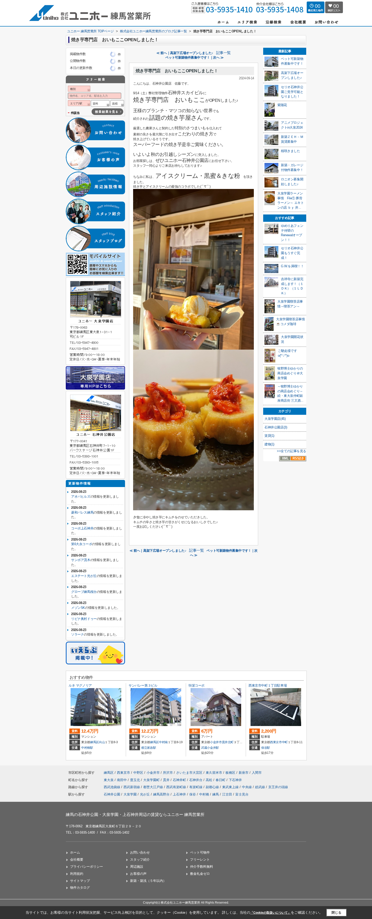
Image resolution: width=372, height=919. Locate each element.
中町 (285, 742)
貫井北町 (228, 742)
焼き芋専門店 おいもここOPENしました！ (177, 70)
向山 (102, 742)
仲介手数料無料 (201, 866)
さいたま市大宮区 (189, 773)
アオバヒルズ (80, 496)
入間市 (257, 773)
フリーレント (200, 859)
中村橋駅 (87, 747)
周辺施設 (136, 866)
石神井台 (196, 780)
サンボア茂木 (80, 560)
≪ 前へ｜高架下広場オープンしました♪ (184, 53)
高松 (209, 780)
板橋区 (230, 773)
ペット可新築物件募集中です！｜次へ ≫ (194, 57)
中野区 (138, 773)
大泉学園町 (152, 780)
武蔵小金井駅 (210, 747)
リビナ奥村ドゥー (84, 619)
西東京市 (276, 742)
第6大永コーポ (81, 544)
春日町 (221, 780)
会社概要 (76, 859)
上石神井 (179, 794)
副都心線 (213, 787)
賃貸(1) (269, 436)
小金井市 (216, 742)
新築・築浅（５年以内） (148, 881)
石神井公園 (112, 794)
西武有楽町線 (176, 787)
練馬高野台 (161, 794)
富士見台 (242, 794)
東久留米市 (214, 773)
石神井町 (180, 780)
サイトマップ (80, 881)
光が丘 (145, 794)
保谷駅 (265, 747)
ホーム (75, 852)
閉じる (336, 912)
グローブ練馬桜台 (84, 592)
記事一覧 (223, 53)
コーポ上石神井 (82, 528)
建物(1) (269, 444)
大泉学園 (130, 794)
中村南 (163, 742)
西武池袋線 (112, 787)
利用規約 (76, 874)
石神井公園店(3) (275, 427)
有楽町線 (196, 787)
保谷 (192, 794)
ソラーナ (77, 634)
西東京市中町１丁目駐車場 (268, 685)
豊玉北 (135, 780)
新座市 (244, 773)
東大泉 (109, 780)
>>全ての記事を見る (291, 451)
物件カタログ (80, 887)
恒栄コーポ (196, 685)
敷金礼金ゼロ (200, 874)
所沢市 (168, 773)
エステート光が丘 (84, 576)
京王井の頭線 (278, 787)
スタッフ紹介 (140, 859)
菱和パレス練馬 (82, 512)
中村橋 (204, 794)
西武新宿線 (132, 787)
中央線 (247, 787)
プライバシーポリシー (86, 866)
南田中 (122, 780)
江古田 (227, 794)
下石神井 (235, 780)
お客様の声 (138, 874)
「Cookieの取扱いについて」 (270, 912)
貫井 (167, 780)
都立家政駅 (148, 747)
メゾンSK (78, 608)
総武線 (260, 787)
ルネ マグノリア (80, 685)
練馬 (215, 794)
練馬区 (94, 742)
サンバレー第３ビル (143, 685)
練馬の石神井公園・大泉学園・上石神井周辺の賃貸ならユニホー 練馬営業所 (135, 814)
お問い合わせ (140, 852)
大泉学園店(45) (274, 419)
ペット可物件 (200, 852)
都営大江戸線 (153, 787)
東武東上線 (231, 787)
